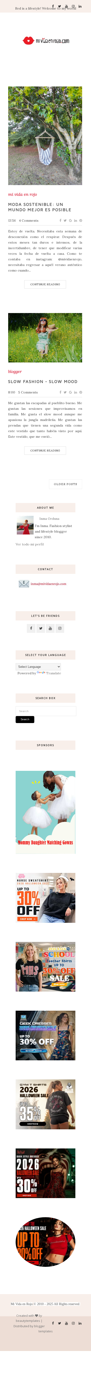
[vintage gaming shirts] (45, 1197)
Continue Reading (45, 284)
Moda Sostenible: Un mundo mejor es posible (40, 207)
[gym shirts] (45, 1128)
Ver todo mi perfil (30, 544)
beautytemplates (28, 1321)
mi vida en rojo (22, 194)
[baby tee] (45, 1266)
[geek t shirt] (45, 1059)
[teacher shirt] (45, 990)
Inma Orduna (49, 519)
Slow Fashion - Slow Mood (43, 381)
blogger (15, 371)
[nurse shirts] (45, 922)
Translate (53, 673)
